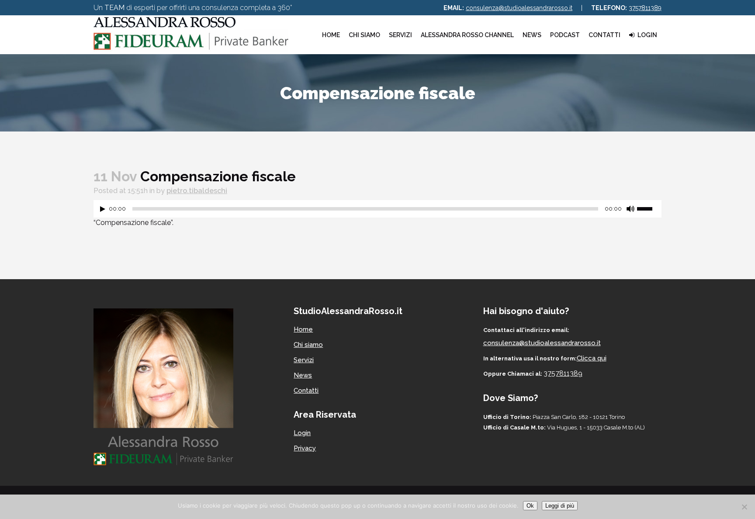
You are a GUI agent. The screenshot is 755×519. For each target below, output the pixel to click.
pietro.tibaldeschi (196, 191)
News (303, 375)
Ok (530, 505)
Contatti (306, 390)
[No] (744, 506)
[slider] (649, 208)
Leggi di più (559, 505)
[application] (377, 211)
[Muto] (630, 208)
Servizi (304, 360)
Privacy (305, 448)
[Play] (102, 209)
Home (303, 329)
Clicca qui (591, 358)
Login (302, 433)
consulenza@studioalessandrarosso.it (519, 7)
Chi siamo (308, 345)
